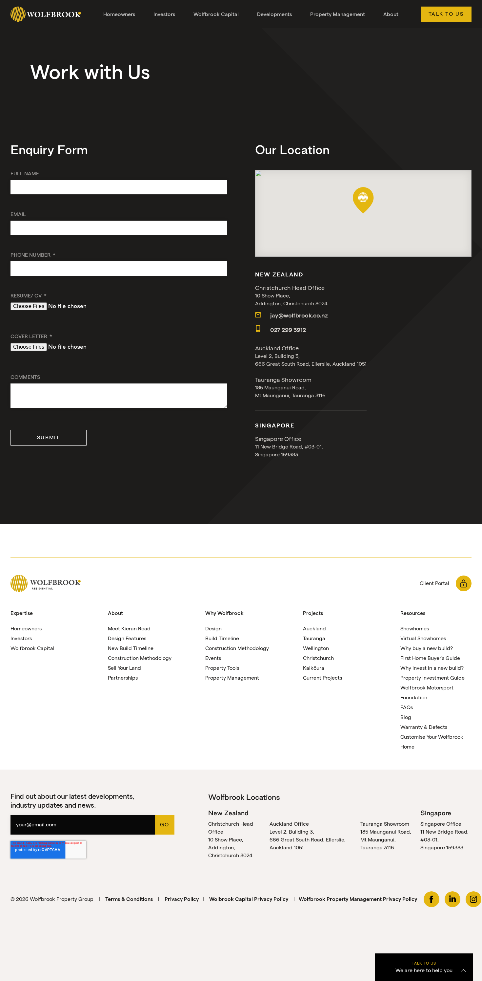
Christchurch (318, 658)
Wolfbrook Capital (216, 14)
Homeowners (119, 14)
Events (213, 658)
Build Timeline (222, 638)
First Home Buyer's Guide (430, 658)
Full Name (24, 173)
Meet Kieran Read (129, 628)
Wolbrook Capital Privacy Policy (249, 899)
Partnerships (123, 678)
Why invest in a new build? (432, 668)
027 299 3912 (287, 330)
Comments (25, 377)
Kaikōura (313, 668)
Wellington (316, 648)
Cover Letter (29, 336)
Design (213, 628)
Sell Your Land (124, 668)
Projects (313, 613)
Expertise (21, 613)
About (390, 14)
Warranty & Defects (423, 727)
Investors (164, 14)
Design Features (127, 638)
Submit (48, 437)
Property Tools (222, 668)
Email (18, 214)
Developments (274, 14)
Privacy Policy (182, 899)
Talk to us (446, 14)
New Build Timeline (130, 648)
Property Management (337, 14)
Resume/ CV (26, 295)
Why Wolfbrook (224, 613)
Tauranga (314, 638)
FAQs (406, 707)
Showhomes (414, 628)
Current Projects (322, 678)
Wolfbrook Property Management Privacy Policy (358, 899)
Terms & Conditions (129, 899)
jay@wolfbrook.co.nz (298, 315)
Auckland (314, 628)
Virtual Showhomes (423, 638)
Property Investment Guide (432, 678)
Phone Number (31, 255)
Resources (412, 613)
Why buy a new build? (426, 648)
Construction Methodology (139, 658)
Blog (405, 717)
